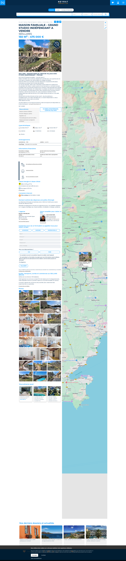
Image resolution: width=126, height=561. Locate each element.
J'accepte (34, 555)
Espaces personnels (118, 2)
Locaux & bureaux (67, 10)
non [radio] (49, 252)
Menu (123, 2)
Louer (58, 10)
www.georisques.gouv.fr (35, 104)
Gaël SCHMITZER (50, 214)
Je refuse (43, 555)
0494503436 (24, 219)
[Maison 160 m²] (40, 56)
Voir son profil (43, 222)
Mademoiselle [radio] (52, 230)
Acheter (51, 10)
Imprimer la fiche (29, 170)
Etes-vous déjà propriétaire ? (26, 249)
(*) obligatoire (22, 262)
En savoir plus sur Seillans (24, 286)
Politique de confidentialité (25, 271)
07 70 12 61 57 (55, 219)
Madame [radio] (38, 230)
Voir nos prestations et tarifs (32, 176)
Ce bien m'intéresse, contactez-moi (51, 109)
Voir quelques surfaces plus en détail (34, 164)
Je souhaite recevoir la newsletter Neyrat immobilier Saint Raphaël (37, 255)
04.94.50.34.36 (52, 217)
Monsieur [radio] (25, 230)
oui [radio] (29, 252)
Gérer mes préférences (36, 558)
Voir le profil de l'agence (24, 221)
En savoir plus (22, 190)
